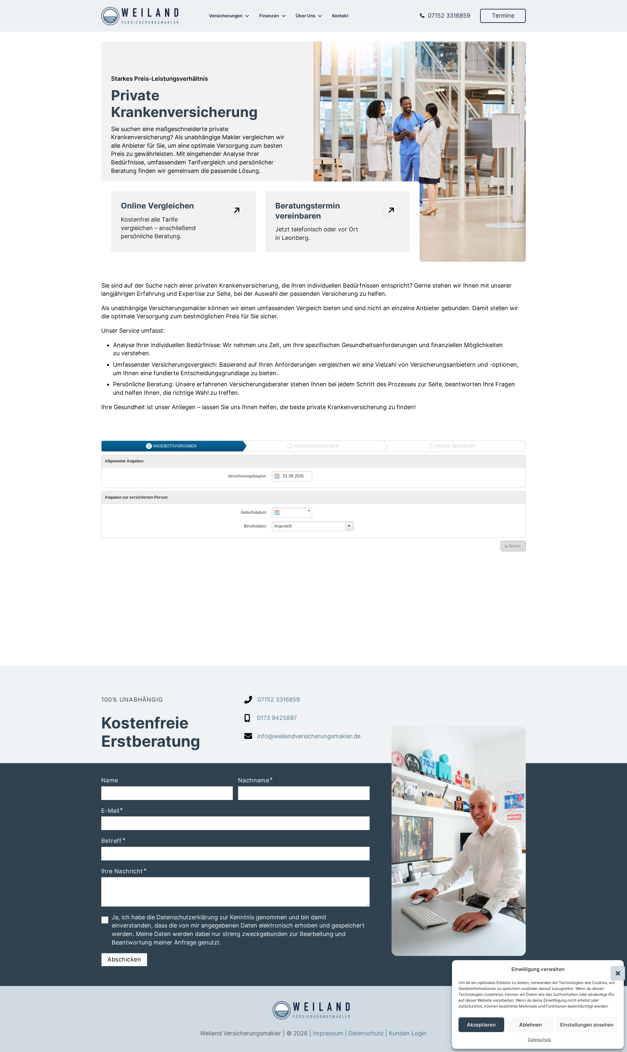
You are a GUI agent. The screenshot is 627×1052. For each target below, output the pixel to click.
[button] (614, 969)
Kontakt (340, 15)
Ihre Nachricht (122, 871)
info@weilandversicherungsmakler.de (309, 736)
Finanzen (269, 15)
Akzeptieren (481, 1025)
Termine (503, 15)
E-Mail (110, 810)
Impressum (329, 1033)
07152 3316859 (449, 16)
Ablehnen (530, 1025)
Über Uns (305, 15)
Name (109, 780)
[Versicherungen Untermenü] (247, 16)
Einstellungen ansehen (587, 1025)
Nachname (253, 780)
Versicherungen (225, 15)
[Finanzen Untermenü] (283, 16)
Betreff (111, 840)
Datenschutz (539, 1039)
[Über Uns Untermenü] (320, 16)
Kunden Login (408, 1033)
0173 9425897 (277, 717)
